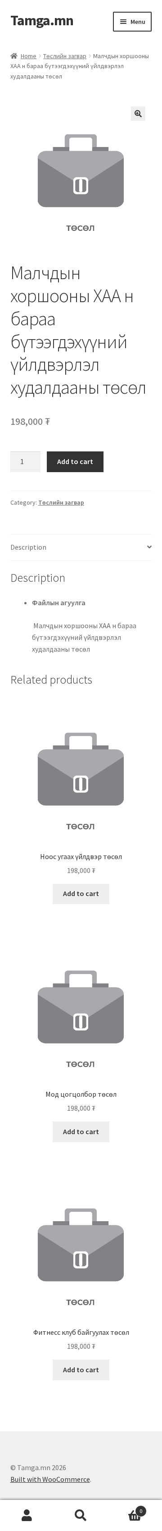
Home (28, 56)
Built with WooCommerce (50, 1479)
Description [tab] (28, 547)
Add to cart (75, 461)
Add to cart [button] (81, 893)
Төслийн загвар (64, 56)
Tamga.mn (41, 20)
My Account (27, 1515)
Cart (125, 1507)
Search (81, 1515)
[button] (138, 113)
